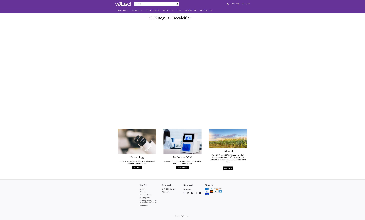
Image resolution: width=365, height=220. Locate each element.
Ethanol (136, 10)
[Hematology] (137, 141)
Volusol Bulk (206, 10)
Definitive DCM (152, 10)
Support (167, 10)
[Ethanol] (228, 138)
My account (144, 206)
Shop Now (136, 167)
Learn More (228, 168)
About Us (143, 189)
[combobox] (156, 4)
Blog (179, 10)
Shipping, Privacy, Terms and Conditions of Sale (148, 202)
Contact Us (190, 10)
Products (122, 10)
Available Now (182, 167)
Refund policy (145, 198)
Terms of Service (146, 195)
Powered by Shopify (181, 216)
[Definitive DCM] (182, 141)
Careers (143, 192)
